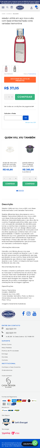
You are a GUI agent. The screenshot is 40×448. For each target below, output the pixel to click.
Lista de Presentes (29, 444)
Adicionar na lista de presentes (20, 79)
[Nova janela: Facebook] (23, 313)
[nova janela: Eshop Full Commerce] (6, 433)
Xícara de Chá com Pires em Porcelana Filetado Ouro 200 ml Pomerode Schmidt (10, 166)
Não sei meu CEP (30, 122)
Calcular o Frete (13, 118)
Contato (5, 360)
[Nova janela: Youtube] (34, 313)
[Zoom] (6, 68)
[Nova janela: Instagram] (28, 313)
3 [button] (21, 190)
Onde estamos (7, 370)
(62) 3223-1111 (11, 329)
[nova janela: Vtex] (15, 433)
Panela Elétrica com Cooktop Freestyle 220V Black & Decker (28, 165)
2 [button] (19, 190)
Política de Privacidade (10, 351)
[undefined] (20, 46)
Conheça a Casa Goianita (11, 367)
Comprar (25, 96)
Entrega (5, 354)
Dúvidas (5, 357)
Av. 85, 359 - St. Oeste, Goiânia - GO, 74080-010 (20, 336)
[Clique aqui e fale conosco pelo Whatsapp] (35, 443)
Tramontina (32, 74)
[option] (10, 164)
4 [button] (23, 190)
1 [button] (17, 190)
